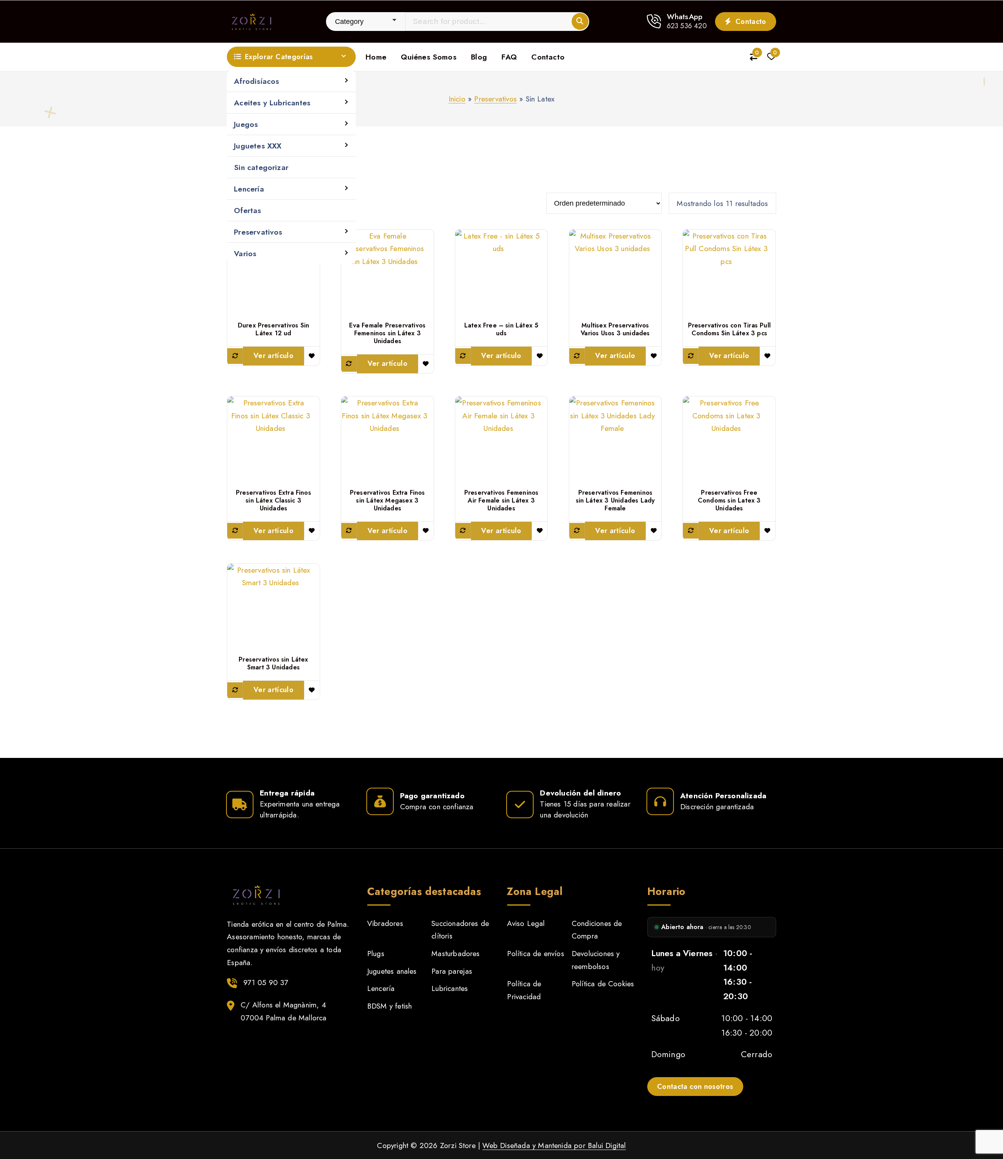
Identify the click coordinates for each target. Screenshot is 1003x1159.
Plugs (375, 953)
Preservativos (258, 231)
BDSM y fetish (389, 1005)
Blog (479, 56)
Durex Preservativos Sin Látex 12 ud (273, 329)
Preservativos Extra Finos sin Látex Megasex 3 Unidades (387, 500)
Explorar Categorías (279, 57)
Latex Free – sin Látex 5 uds (501, 329)
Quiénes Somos (428, 56)
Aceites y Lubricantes (272, 102)
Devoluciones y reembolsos (596, 960)
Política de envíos (535, 953)
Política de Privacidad (524, 990)
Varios (245, 253)
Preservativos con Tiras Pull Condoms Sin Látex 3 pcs (729, 329)
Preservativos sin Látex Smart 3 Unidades (273, 663)
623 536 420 (687, 26)
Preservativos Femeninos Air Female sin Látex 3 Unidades (501, 500)
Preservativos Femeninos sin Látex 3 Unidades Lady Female (615, 500)
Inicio (457, 98)
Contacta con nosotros (695, 1086)
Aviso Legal (526, 923)
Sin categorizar (261, 167)
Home (376, 56)
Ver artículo (273, 356)
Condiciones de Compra (597, 930)
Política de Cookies (603, 983)
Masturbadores (455, 953)
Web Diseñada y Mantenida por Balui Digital (554, 1145)
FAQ (509, 56)
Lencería (249, 188)
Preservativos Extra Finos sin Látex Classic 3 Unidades (273, 500)
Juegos (246, 124)
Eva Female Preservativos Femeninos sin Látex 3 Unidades (387, 333)
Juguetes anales (392, 971)
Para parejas (451, 971)
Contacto (749, 21)
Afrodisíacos (256, 81)
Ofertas (247, 210)
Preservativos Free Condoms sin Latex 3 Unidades (729, 500)
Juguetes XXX (257, 145)
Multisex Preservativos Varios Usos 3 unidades (615, 329)
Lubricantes (449, 988)
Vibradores (385, 923)
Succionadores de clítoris (460, 930)
